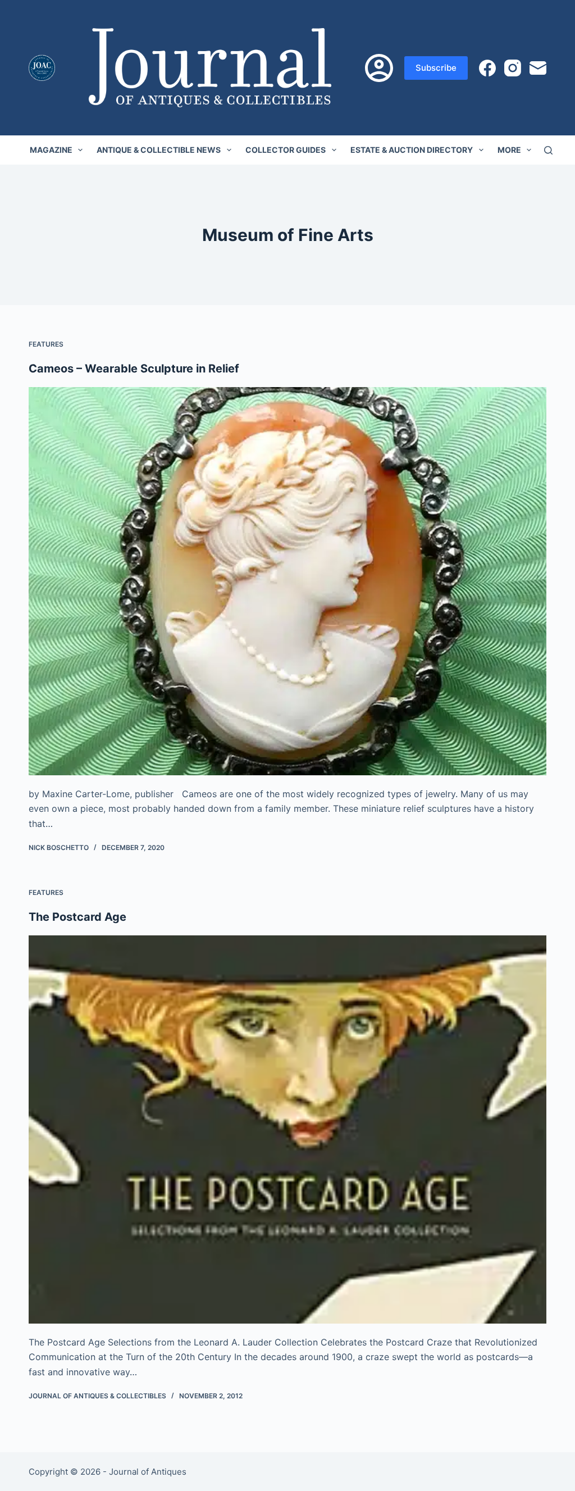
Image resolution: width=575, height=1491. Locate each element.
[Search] (548, 150)
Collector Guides (285, 149)
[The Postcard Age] (287, 1129)
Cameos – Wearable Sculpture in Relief (134, 368)
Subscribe (436, 67)
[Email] (538, 68)
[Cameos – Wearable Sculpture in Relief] (287, 581)
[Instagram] (512, 68)
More (509, 149)
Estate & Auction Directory (411, 149)
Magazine (51, 149)
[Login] (379, 68)
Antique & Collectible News (159, 149)
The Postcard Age (77, 917)
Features (46, 344)
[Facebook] (487, 68)
